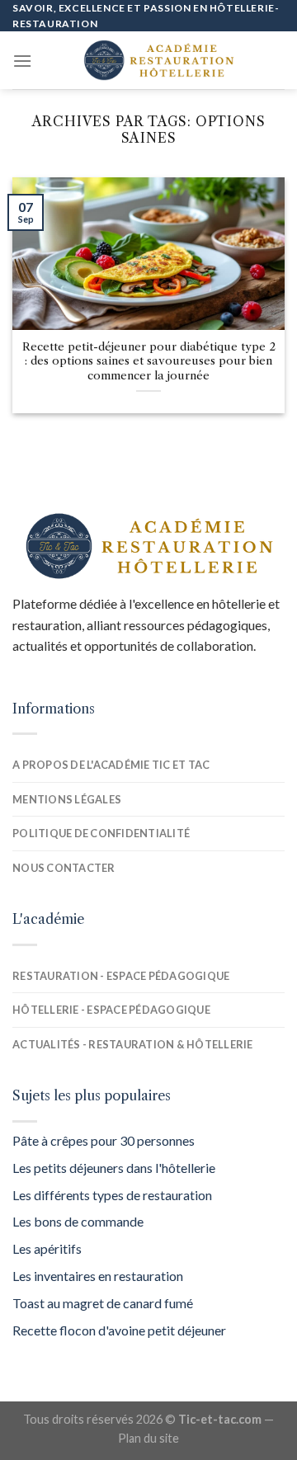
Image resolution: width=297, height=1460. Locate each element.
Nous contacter (64, 867)
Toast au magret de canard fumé (102, 1303)
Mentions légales (66, 799)
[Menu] (22, 60)
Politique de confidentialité (101, 833)
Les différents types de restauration (112, 1195)
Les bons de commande (78, 1221)
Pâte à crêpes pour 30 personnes (103, 1140)
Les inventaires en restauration (97, 1275)
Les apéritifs (47, 1248)
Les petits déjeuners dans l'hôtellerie (113, 1167)
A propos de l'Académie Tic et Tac (111, 764)
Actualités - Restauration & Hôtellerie (132, 1044)
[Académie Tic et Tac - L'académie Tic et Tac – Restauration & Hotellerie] (158, 60)
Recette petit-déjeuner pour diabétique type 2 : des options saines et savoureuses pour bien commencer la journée (149, 361)
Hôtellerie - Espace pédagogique (111, 1009)
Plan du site (148, 1438)
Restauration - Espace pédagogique (120, 975)
